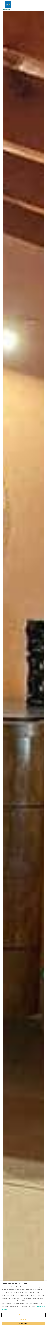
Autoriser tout (23, 1324)
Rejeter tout (24, 1319)
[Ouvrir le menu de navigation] (43, 6)
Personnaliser (23, 1315)
